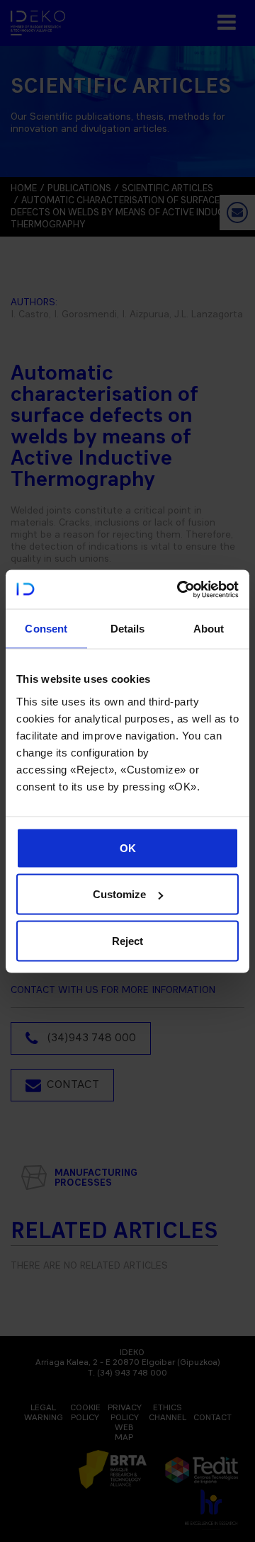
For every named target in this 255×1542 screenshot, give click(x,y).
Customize (119, 894)
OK (128, 847)
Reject (127, 940)
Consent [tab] (46, 629)
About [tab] (209, 629)
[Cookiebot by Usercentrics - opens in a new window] (180, 589)
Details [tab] (127, 629)
